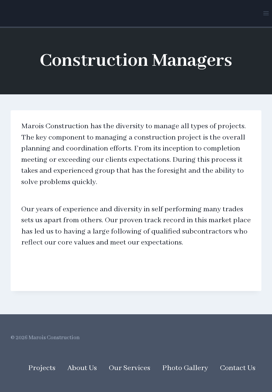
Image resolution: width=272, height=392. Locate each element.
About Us (82, 368)
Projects (41, 368)
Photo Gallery (185, 368)
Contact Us (237, 368)
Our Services (129, 368)
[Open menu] (266, 13)
